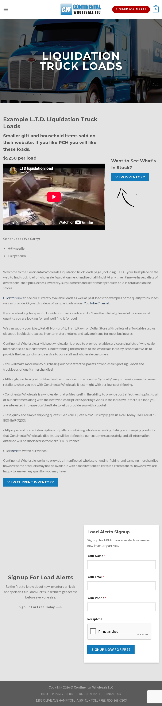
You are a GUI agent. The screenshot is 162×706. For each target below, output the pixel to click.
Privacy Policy (63, 693)
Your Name (96, 556)
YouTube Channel (96, 303)
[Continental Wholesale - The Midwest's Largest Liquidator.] (81, 9)
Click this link (13, 298)
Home (45, 693)
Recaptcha (94, 619)
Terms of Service (88, 693)
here (14, 451)
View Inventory (130, 177)
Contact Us (112, 693)
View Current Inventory (30, 482)
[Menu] (5, 9)
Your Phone (96, 598)
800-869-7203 (117, 700)
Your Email (95, 577)
